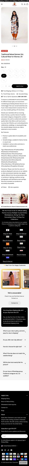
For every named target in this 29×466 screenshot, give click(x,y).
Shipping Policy (5, 398)
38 (17, 71)
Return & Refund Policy (7, 401)
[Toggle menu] (1, 4)
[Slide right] (16, 46)
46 (17, 76)
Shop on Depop (21, 254)
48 (24, 76)
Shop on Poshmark (7, 254)
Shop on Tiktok (7, 234)
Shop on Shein (21, 240)
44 (11, 76)
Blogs (2, 410)
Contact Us (14, 303)
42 (4, 76)
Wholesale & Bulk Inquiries (8, 404)
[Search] (22, 4)
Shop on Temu (7, 248)
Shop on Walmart (21, 234)
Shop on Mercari (7, 261)
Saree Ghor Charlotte (12, 462)
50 (5, 81)
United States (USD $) (9, 446)
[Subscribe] (26, 436)
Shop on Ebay (21, 247)
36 (11, 71)
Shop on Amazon (8, 240)
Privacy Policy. (4, 442)
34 (4, 71)
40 (23, 71)
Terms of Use (21, 440)
